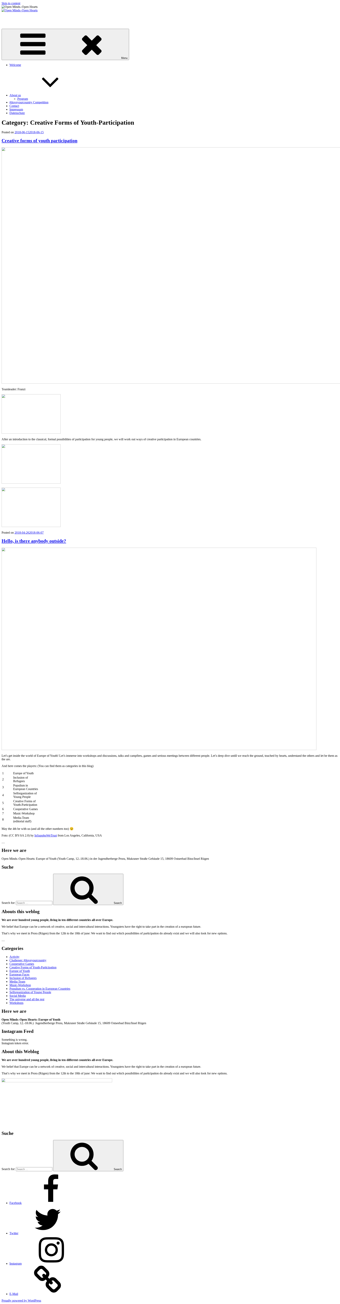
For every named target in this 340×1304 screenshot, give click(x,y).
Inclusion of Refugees (23, 978)
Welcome (15, 65)
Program (22, 98)
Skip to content (11, 3)
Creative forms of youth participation (39, 140)
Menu (124, 58)
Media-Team (17, 981)
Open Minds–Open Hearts (18, 17)
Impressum (16, 109)
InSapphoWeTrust (45, 835)
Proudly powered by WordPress (21, 1300)
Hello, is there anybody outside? (34, 540)
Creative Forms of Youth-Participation (32, 967)
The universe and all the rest (26, 999)
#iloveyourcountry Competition (28, 102)
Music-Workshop (20, 985)
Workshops (16, 1002)
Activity (14, 956)
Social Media (17, 995)
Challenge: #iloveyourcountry (27, 960)
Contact (14, 106)
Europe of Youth (19, 971)
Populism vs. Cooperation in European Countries (39, 988)
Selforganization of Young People (30, 992)
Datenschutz (17, 113)
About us (15, 95)
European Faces (19, 974)
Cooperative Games (21, 963)
